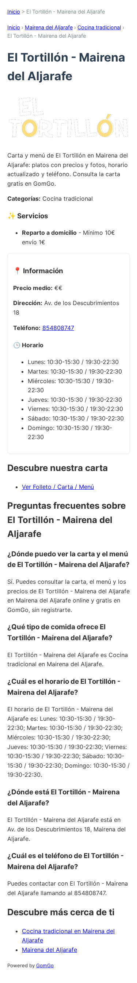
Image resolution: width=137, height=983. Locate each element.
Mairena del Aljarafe (49, 27)
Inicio (13, 11)
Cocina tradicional (99, 27)
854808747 (58, 327)
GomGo (45, 965)
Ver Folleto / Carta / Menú (58, 486)
